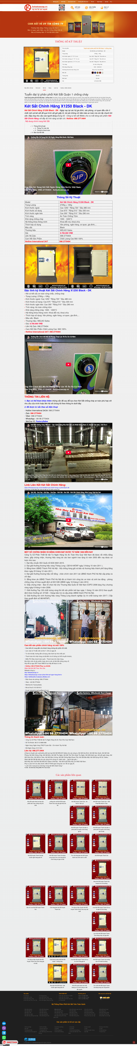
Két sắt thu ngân (29, 1014)
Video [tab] (50, 88)
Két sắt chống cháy (104, 1012)
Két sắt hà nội (43, 1011)
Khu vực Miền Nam (83, 998)
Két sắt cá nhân (73, 1012)
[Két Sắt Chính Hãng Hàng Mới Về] (46, 266)
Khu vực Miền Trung (84, 997)
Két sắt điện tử (28, 1011)
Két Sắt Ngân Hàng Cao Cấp (46, 1000)
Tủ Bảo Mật (62, 1000)
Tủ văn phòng (102, 1030)
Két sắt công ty (43, 1012)
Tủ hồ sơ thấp (43, 1027)
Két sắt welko (72, 1011)
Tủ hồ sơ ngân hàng (89, 1030)
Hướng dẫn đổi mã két (83, 1)
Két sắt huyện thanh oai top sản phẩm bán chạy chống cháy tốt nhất (35, 803)
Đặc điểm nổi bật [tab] (28, 88)
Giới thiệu (63, 1)
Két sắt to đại (28, 1012)
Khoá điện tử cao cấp (104, 1015)
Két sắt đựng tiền (59, 1011)
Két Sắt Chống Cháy (29, 998)
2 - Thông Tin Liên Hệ (42, 128)
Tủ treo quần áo (44, 1028)
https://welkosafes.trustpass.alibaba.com (37, 677)
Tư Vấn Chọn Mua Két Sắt (61, 1014)
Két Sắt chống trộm (74, 1015)
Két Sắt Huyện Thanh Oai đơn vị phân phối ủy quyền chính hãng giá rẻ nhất (101, 829)
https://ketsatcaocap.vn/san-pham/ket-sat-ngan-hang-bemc (43, 674)
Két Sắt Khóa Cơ (73, 1014)
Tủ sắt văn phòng (59, 1027)
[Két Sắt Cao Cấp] (46, 621)
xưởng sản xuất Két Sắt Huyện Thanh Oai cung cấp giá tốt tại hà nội (57, 803)
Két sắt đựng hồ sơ (44, 1015)
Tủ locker (71, 1028)
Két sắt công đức (44, 1014)
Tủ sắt (100, 1028)
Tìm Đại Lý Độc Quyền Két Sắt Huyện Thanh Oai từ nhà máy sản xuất (79, 909)
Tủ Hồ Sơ (26, 995)
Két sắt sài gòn (28, 1009)
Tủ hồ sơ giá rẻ (58, 1030)
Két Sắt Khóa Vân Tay (89, 1014)
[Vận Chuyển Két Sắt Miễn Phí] (46, 713)
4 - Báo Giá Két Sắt (38, 132)
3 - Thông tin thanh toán (42, 130)
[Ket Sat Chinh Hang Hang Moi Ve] (90, 266)
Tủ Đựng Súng (43, 995)
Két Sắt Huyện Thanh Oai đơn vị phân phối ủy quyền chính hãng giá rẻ (79, 829)
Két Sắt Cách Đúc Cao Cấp (30, 1000)
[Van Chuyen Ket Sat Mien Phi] (90, 713)
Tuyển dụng (99, 1)
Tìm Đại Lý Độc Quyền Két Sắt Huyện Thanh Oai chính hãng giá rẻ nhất (35, 961)
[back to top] (134, 1042)
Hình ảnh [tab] (38, 88)
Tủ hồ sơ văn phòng (74, 1030)
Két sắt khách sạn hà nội (75, 1009)
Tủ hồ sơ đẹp (28, 1027)
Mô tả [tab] (44, 88)
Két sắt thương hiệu (89, 1012)
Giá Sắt (86, 1031)
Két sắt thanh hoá (103, 1009)
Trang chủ (56, 1)
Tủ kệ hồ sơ (102, 1031)
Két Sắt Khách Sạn (44, 997)
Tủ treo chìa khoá (103, 1027)
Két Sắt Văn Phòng (64, 997)
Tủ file (85, 1028)
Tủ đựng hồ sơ (43, 1030)
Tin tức (92, 1)
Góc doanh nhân (71, 1)
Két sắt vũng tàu (88, 1009)
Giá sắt (26, 1028)
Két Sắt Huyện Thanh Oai (101, 855)
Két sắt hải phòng (44, 1009)
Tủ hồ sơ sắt (87, 1027)
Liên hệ (106, 1)
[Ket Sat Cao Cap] (90, 621)
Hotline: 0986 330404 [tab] (65, 88)
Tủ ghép (57, 1028)
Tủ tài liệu (71, 1027)
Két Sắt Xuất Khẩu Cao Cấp (66, 998)
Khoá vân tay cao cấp (89, 1015)
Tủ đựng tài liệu (28, 1030)
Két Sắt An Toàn (28, 997)
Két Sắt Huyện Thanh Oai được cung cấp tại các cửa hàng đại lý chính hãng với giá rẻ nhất (57, 857)
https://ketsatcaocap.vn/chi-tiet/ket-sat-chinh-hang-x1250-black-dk (46, 487)
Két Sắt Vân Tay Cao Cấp (46, 998)
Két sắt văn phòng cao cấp (31, 1015)
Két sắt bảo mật (58, 1012)
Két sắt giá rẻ (102, 1011)
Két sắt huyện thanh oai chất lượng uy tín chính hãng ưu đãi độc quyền (79, 987)
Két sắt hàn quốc (88, 1011)
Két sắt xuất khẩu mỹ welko (66, 995)
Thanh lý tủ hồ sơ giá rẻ (31, 1031)
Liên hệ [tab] (56, 88)
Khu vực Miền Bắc (83, 995)
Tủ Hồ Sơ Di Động (59, 1031)
